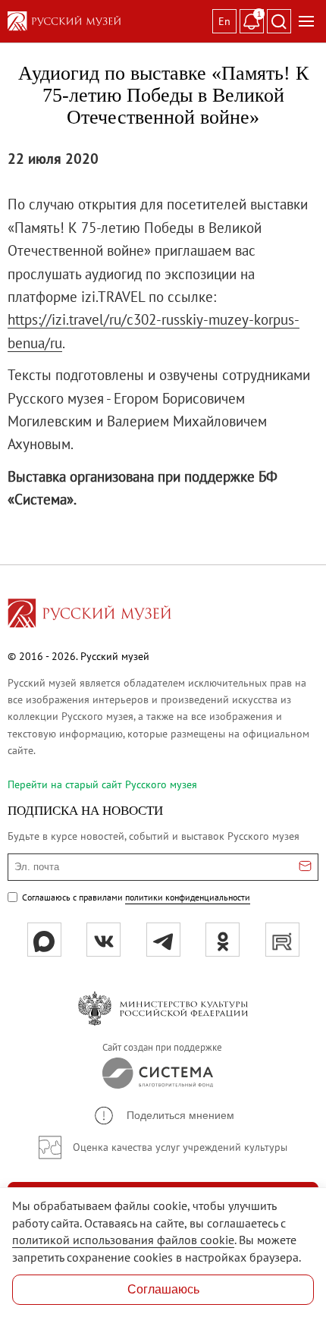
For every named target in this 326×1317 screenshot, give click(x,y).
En (224, 21)
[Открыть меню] (306, 21)
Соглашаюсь (163, 1289)
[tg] (163, 940)
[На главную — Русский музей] (107, 21)
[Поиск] (279, 21)
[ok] (222, 940)
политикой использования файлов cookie (123, 1239)
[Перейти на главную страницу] (89, 615)
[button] (163, 1115)
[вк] (103, 940)
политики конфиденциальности (187, 897)
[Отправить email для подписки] (305, 867)
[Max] (44, 940)
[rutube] (282, 940)
